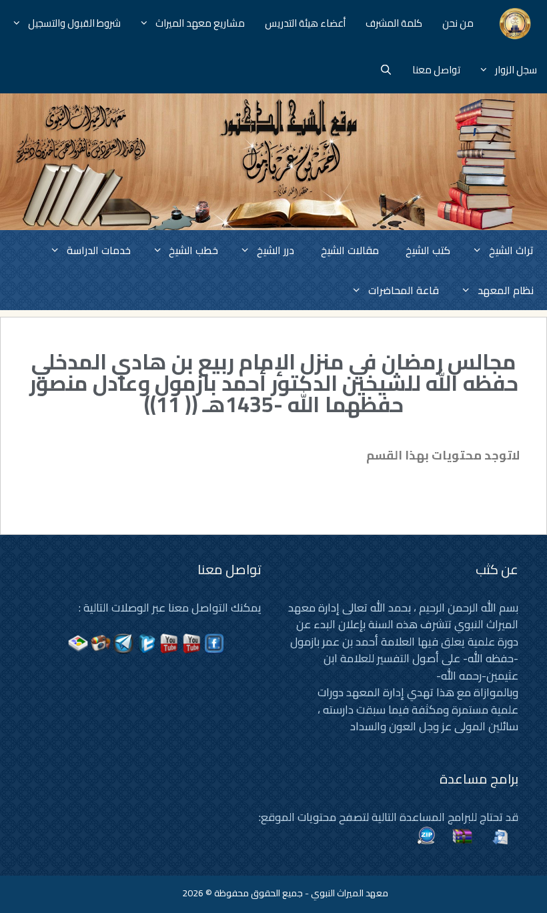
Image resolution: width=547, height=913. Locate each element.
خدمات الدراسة (99, 250)
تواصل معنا (436, 69)
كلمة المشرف (394, 23)
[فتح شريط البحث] (386, 70)
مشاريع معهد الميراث (200, 23)
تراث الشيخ (511, 250)
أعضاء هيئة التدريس (305, 23)
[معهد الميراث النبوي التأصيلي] (515, 23)
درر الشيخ (275, 250)
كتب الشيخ (428, 250)
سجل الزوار (516, 69)
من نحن (458, 23)
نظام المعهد (506, 290)
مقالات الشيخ (350, 250)
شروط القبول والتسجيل (74, 23)
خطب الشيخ (193, 250)
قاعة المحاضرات (403, 290)
